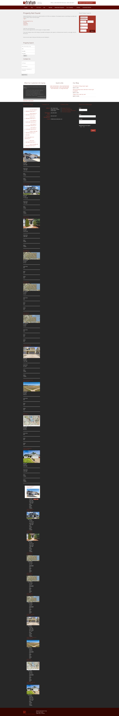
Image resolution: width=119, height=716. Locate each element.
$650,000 (27, 118)
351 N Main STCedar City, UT (33, 121)
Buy (32, 7)
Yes (81, 126)
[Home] (29, 2)
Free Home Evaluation (66, 111)
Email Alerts (25, 23)
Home (25, 7)
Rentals (50, 7)
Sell (44, 7)
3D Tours (39, 7)
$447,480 (27, 142)
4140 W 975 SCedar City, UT (32, 117)
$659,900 (27, 114)
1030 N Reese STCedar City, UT (33, 114)
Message (81, 119)
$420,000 (27, 145)
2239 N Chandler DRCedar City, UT (34, 145)
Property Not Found (31, 13)
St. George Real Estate (63, 88)
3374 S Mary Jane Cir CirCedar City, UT (29, 138)
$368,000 (27, 111)
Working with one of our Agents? (85, 125)
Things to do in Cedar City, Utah (79, 94)
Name (80, 108)
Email (80, 114)
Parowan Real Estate (54, 87)
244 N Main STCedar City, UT (33, 128)
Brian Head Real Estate (64, 86)
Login (24, 18)
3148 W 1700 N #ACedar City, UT (33, 132)
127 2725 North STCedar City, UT (33, 110)
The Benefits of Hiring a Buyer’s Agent (80, 86)
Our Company (70, 7)
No (83, 126)
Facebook (95, 710)
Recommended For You (28, 21)
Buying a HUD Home (66, 108)
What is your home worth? (86, 3)
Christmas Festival (87, 7)
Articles (78, 7)
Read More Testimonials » (28, 100)
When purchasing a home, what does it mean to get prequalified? (83, 90)
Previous (35, 499)
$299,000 (27, 132)
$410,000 (27, 135)
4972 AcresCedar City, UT (32, 141)
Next (37, 499)
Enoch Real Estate (54, 88)
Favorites (25, 22)
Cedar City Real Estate (54, 86)
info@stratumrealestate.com (56, 119)
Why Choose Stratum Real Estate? (69, 110)
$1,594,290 (28, 129)
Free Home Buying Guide (67, 109)
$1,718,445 (28, 125)
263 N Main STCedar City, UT (33, 125)
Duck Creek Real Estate (64, 87)
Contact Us (25, 24)
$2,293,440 (28, 122)
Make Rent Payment (59, 7)
